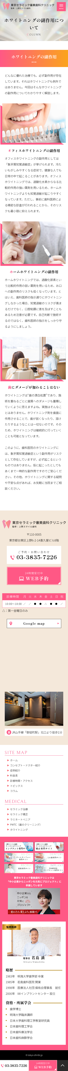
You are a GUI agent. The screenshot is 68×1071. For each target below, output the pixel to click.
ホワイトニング (19, 829)
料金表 (14, 775)
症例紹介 (15, 770)
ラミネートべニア (20, 819)
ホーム (14, 760)
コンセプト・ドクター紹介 (25, 765)
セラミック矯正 (19, 814)
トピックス (16, 786)
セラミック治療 (19, 809)
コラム (14, 791)
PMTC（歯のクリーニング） (26, 824)
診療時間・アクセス (21, 781)
